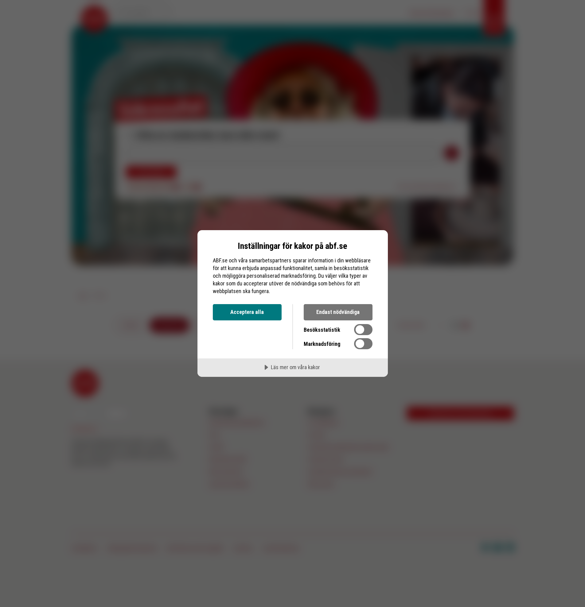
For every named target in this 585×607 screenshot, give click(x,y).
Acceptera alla (247, 312)
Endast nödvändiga (338, 312)
